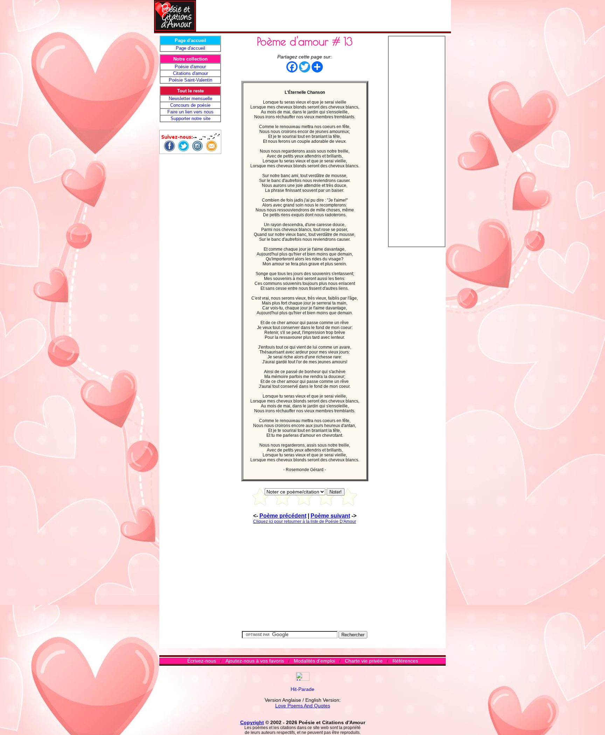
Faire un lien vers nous (190, 111)
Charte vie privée (364, 661)
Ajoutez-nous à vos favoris (254, 661)
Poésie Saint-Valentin (190, 80)
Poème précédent (282, 516)
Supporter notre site (190, 118)
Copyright (252, 722)
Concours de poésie (190, 105)
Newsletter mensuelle (190, 98)
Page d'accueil (190, 48)
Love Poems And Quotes (302, 705)
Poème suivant (330, 516)
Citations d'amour (190, 73)
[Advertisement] (323, 15)
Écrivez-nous (201, 661)
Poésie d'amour (190, 66)
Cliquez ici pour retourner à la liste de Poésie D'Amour (304, 521)
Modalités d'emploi (314, 661)
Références (405, 661)
